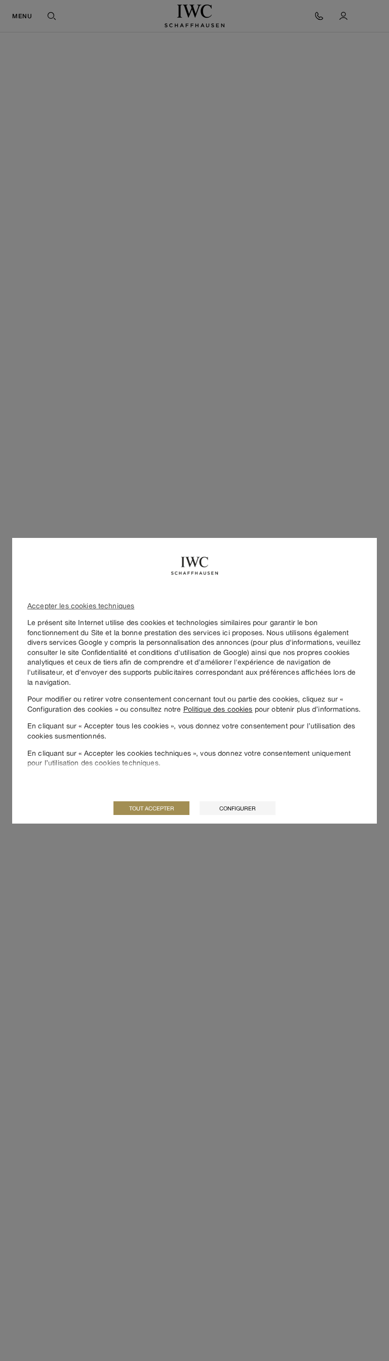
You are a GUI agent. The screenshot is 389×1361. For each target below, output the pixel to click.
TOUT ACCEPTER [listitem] (151, 808)
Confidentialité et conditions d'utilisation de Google (164, 652)
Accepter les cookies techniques (80, 605)
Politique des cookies (218, 709)
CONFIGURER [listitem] (237, 808)
